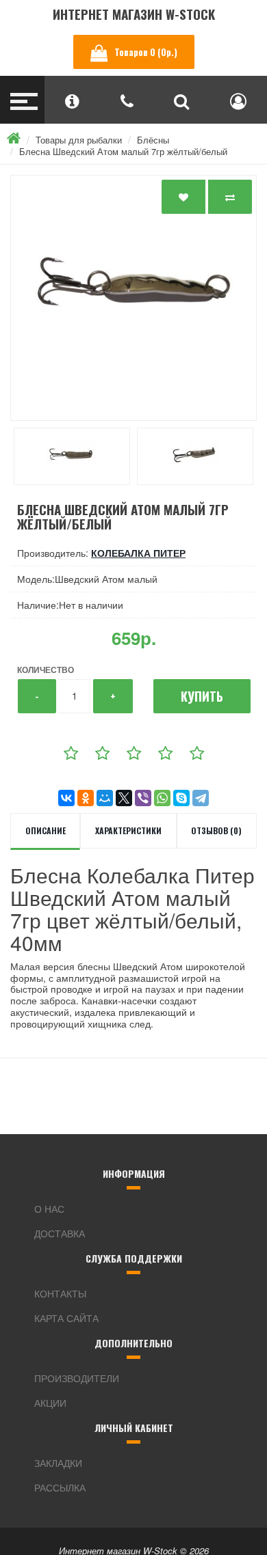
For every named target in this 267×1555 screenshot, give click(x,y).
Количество (45, 669)
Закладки (58, 1463)
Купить (202, 696)
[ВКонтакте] (66, 798)
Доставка (59, 1233)
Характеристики (128, 830)
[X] (124, 798)
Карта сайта (66, 1318)
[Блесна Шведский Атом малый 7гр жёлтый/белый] (133, 298)
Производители (76, 1378)
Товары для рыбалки (79, 139)
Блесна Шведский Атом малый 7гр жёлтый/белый (123, 151)
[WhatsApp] (162, 798)
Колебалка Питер (138, 553)
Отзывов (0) (216, 830)
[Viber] (143, 798)
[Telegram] (200, 798)
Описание (45, 830)
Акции (50, 1402)
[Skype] (181, 798)
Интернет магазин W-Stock (134, 14)
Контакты (60, 1293)
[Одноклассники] (85, 798)
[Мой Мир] (105, 798)
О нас (49, 1208)
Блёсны (153, 139)
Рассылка (60, 1487)
